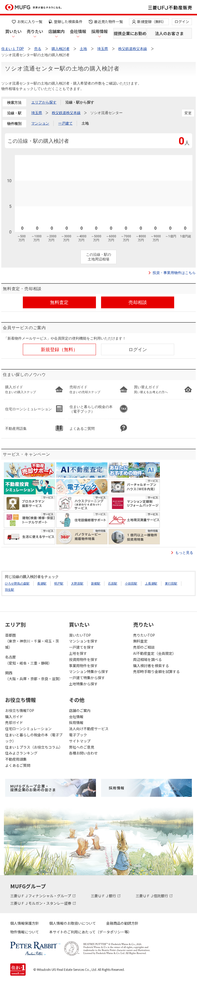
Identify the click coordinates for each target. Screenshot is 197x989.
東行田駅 (171, 583)
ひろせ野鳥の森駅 (17, 583)
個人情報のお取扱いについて (72, 923)
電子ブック (78, 734)
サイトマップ (80, 740)
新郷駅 (95, 583)
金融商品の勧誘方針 (122, 923)
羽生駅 (9, 590)
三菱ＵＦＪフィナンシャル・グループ (41, 896)
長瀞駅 (41, 583)
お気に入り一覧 (29, 21)
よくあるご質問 (17, 765)
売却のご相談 (144, 647)
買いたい (13, 31)
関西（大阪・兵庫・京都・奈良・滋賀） (34, 675)
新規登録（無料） (151, 21)
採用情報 (99, 31)
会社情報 (78, 31)
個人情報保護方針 (24, 923)
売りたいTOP (144, 635)
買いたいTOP (80, 635)
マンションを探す (83, 641)
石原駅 (112, 583)
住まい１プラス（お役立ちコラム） (34, 747)
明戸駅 (58, 583)
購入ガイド (14, 716)
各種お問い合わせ (83, 753)
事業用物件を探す (83, 665)
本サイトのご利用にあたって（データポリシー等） (90, 932)
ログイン (182, 21)
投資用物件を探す (83, 659)
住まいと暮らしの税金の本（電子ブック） (34, 737)
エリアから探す (43, 102)
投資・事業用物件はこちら (174, 273)
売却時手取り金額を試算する (156, 671)
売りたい (35, 31)
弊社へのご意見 (81, 747)
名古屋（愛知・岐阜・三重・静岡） (28, 660)
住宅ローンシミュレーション (28, 728)
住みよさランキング (21, 753)
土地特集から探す (83, 683)
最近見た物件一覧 (108, 21)
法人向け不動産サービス (89, 728)
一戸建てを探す (81, 647)
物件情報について (24, 932)
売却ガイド (14, 722)
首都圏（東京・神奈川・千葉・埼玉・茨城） (32, 641)
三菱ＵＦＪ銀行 (104, 896)
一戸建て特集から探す (87, 677)
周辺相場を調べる (147, 659)
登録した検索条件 (68, 21)
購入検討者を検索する (151, 665)
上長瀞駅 (151, 583)
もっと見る (184, 552)
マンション (40, 123)
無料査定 (140, 641)
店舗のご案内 (80, 710)
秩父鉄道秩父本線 (66, 113)
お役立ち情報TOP (19, 710)
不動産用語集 (16, 759)
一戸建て (65, 123)
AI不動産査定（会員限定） (154, 653)
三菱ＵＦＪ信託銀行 (152, 896)
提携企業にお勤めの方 (130, 33)
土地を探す (78, 653)
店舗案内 (56, 31)
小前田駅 (131, 583)
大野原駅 (77, 583)
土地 (85, 123)
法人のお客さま (169, 33)
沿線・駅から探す (79, 102)
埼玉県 (36, 113)
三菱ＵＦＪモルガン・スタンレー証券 (41, 903)
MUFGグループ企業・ (33, 787)
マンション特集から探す (89, 671)
